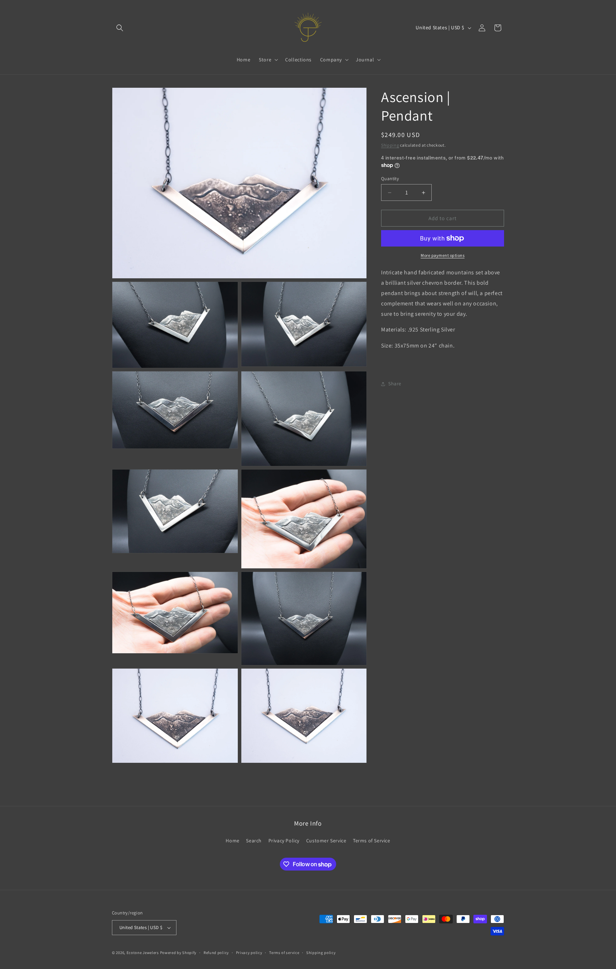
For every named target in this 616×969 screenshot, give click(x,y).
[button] (120, 28)
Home (232, 840)
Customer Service (326, 840)
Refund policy (216, 952)
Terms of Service (371, 840)
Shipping (390, 145)
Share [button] (394, 383)
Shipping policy (321, 952)
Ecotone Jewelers (143, 952)
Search (254, 840)
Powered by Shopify (178, 952)
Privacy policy (249, 952)
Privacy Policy (283, 840)
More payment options (442, 255)
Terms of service (284, 952)
